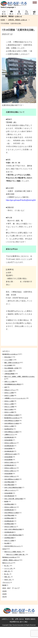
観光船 (6, 501)
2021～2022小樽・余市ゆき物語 (13, 498)
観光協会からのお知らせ (9, 557)
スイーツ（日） (8, 568)
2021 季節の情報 (9, 485)
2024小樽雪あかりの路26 (11, 423)
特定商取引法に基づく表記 (18, 622)
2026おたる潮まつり (10, 468)
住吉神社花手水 (8, 429)
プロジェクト (6, 582)
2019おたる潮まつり (10, 471)
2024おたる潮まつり (10, 443)
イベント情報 (8, 359)
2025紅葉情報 (8, 440)
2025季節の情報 (9, 518)
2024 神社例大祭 (9, 496)
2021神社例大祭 (9, 451)
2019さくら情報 (9, 426)
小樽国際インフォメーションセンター (15, 398)
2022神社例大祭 (9, 437)
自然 (5, 387)
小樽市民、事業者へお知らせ (17, 20)
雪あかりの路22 (8, 409)
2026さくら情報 (9, 395)
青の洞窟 (6, 543)
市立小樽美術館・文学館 (11, 368)
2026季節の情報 (9, 537)
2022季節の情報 (9, 504)
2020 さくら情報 (9, 540)
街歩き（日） (8, 579)
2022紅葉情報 (8, 473)
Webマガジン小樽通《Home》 (13, 551)
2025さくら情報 (9, 392)
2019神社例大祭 (9, 521)
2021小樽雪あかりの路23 (11, 479)
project (4, 549)
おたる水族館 (8, 365)
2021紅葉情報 (8, 459)
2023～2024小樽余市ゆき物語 (13, 535)
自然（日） (7, 571)
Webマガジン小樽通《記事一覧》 (15, 554)
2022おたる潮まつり (10, 507)
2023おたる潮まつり (10, 476)
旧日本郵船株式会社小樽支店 (12, 384)
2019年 (4, 591)
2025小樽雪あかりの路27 (11, 432)
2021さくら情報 (9, 404)
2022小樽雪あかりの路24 (11, 512)
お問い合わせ (19, 619)
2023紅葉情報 (8, 493)
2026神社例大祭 (9, 510)
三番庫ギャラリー (9, 434)
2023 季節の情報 (9, 482)
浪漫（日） (7, 576)
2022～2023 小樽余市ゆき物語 (13, 529)
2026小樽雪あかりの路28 (11, 420)
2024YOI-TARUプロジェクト (12, 546)
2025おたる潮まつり (10, 462)
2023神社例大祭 (9, 445)
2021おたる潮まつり (10, 526)
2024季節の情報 (9, 524)
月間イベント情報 (9, 381)
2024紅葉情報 (8, 457)
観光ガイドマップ (7, 563)
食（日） (6, 565)
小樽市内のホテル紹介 (10, 454)
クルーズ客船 (8, 371)
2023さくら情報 (9, 401)
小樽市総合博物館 (9, 373)
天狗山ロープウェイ (10, 390)
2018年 (4, 594)
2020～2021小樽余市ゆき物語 (13, 487)
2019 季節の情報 (9, 515)
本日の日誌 (7, 357)
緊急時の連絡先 (30, 619)
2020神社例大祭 (9, 532)
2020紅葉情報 (8, 448)
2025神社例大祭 (9, 465)
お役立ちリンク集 (8, 619)
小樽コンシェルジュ (10, 490)
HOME (3, 20)
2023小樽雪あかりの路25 (11, 415)
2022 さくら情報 (9, 406)
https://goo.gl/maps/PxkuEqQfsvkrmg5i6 (21, 200)
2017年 (4, 596)
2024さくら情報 (9, 412)
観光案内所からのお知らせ (10, 354)
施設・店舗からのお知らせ (12, 362)
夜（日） (6, 574)
